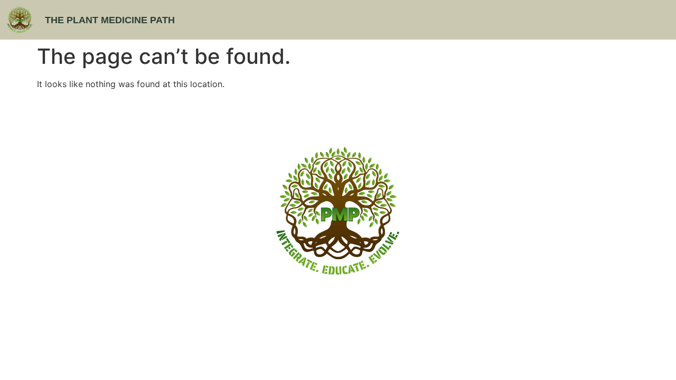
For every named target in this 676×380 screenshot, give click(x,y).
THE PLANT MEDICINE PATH (110, 20)
